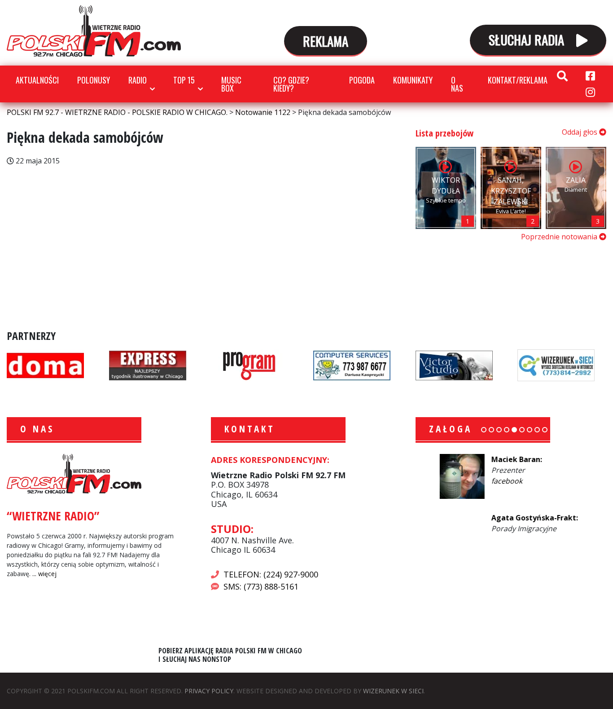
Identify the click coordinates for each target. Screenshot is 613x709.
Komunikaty (413, 80)
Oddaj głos (580, 132)
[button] (483, 429)
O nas (457, 84)
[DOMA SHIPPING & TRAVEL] (45, 365)
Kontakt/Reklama (517, 80)
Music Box (231, 84)
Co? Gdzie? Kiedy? (291, 84)
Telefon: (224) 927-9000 (270, 574)
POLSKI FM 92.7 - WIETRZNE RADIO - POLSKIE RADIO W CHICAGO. (94, 31)
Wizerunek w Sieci (393, 691)
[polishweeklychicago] (249, 365)
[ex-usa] (147, 365)
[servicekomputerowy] (351, 365)
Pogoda (362, 80)
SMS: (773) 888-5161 (260, 586)
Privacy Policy (208, 691)
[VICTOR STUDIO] (454, 365)
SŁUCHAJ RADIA (528, 39)
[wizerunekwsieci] (556, 365)
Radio (137, 80)
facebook (482, 481)
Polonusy (93, 80)
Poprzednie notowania (560, 237)
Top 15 (184, 80)
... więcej (44, 573)
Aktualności (37, 80)
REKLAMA (325, 40)
